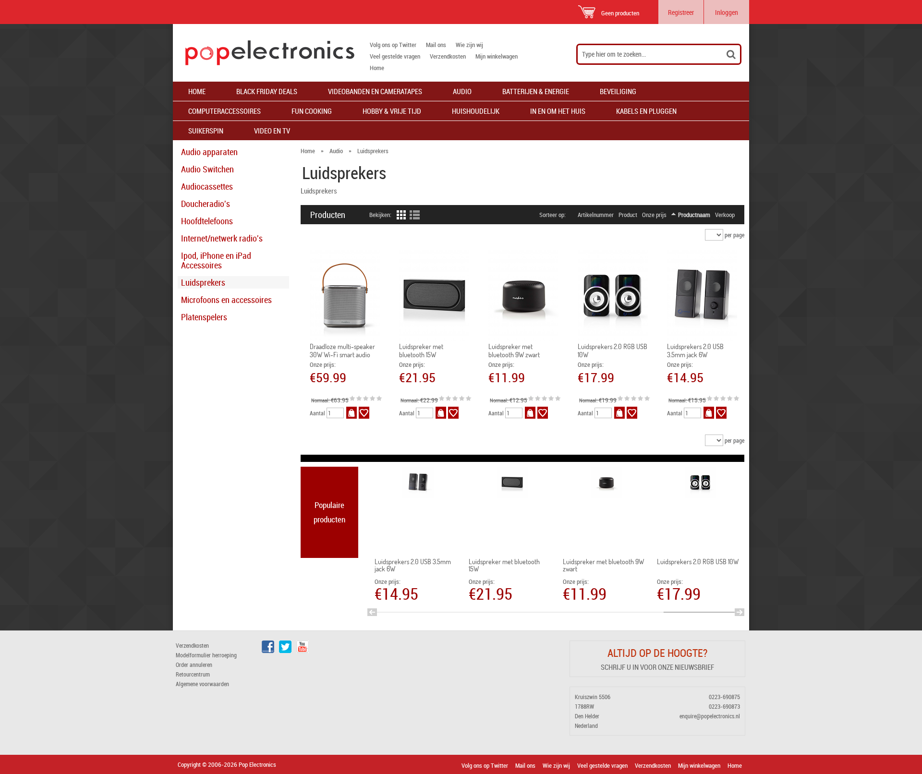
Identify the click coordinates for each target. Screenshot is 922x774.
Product (628, 214)
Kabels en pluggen (646, 111)
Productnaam (694, 214)
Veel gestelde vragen (395, 56)
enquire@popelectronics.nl (709, 716)
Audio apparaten (209, 151)
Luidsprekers (203, 282)
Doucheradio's (205, 203)
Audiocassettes (207, 186)
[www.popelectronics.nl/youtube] (302, 650)
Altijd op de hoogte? (657, 653)
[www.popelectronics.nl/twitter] (285, 650)
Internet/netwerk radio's (222, 238)
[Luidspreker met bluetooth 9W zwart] (523, 295)
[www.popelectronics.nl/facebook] (268, 650)
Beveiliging (618, 91)
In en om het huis (557, 111)
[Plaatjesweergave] (400, 217)
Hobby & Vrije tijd (392, 111)
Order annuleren (194, 664)
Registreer (681, 12)
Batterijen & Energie (535, 91)
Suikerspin (205, 130)
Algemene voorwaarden (202, 684)
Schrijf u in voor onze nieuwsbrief (657, 667)
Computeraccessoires (224, 111)
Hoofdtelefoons (207, 221)
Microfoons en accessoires (226, 299)
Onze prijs (654, 214)
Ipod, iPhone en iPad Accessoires (216, 260)
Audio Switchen (207, 169)
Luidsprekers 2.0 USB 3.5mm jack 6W (695, 350)
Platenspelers (204, 317)
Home (377, 67)
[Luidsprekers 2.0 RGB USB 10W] (613, 295)
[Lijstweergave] (415, 217)
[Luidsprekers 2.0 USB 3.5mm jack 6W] (702, 295)
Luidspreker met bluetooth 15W (421, 350)
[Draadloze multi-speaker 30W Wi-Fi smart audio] (345, 295)
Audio (462, 91)
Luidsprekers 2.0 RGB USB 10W (698, 561)
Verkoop (725, 214)
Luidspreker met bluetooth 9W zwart (514, 350)
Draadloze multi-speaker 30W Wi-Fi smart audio (342, 350)
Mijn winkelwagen (496, 56)
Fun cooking (311, 111)
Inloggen (726, 12)
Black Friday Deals (266, 91)
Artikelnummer (596, 214)
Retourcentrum (193, 674)
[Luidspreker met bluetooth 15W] (434, 295)
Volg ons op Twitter (393, 44)
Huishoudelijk (475, 111)
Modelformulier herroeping (206, 655)
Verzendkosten (448, 56)
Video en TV (272, 130)
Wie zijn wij (469, 44)
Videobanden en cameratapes (375, 91)
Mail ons (436, 44)
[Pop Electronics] (264, 53)
